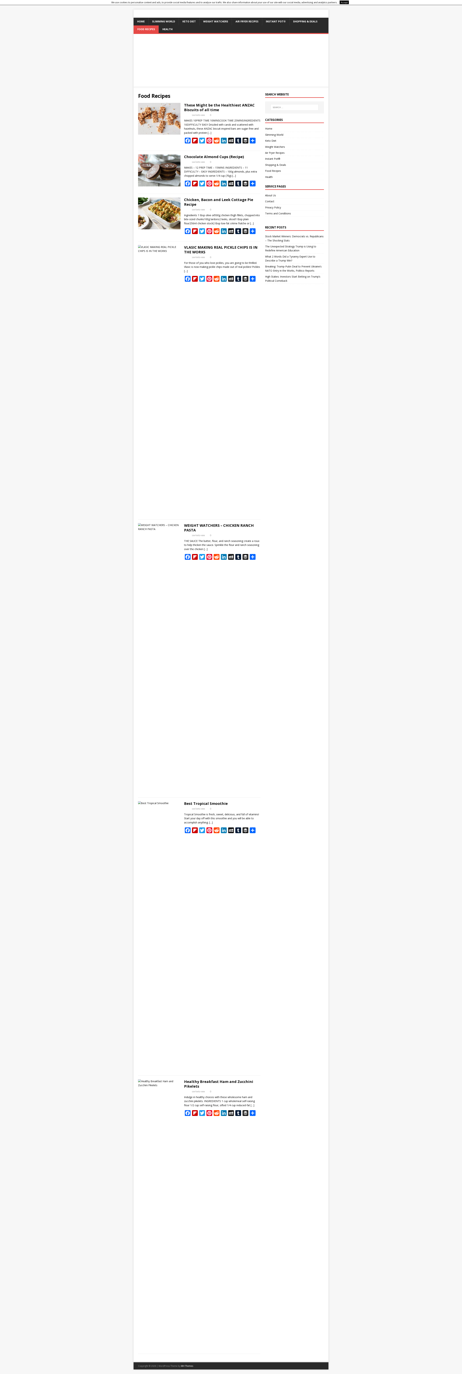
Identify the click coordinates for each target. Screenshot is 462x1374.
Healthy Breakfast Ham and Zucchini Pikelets (218, 1084)
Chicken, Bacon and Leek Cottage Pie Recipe (218, 202)
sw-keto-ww (198, 115)
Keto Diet (189, 21)
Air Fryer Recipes (247, 21)
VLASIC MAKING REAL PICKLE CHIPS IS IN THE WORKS (221, 249)
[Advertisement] (231, 61)
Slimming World (163, 21)
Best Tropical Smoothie (206, 803)
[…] (209, 132)
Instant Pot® (276, 21)
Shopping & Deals (305, 21)
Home (141, 21)
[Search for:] (294, 107)
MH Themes (187, 1366)
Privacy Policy (273, 207)
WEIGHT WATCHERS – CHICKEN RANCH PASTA (219, 528)
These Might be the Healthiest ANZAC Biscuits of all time (219, 107)
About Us (270, 195)
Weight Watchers (215, 21)
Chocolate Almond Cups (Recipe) (214, 156)
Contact (269, 201)
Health (167, 29)
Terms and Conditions (278, 213)
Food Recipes (146, 29)
